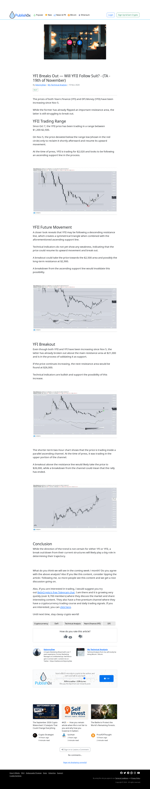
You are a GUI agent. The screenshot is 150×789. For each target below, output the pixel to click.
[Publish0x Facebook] (121, 773)
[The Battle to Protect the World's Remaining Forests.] (104, 711)
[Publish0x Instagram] (135, 773)
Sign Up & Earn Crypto (128, 15)
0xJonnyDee (40, 85)
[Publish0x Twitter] (125, 773)
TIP (107, 678)
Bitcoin (73, 15)
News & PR (61, 15)
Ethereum (85, 15)
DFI (109, 623)
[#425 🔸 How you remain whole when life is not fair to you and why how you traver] (75, 711)
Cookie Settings (15, 776)
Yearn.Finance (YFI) (92, 623)
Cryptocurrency (41, 623)
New (49, 15)
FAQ (22, 773)
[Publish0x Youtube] (138, 773)
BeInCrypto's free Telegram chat (56, 592)
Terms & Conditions (121, 778)
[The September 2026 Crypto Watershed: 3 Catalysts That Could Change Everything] (46, 711)
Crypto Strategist (46, 734)
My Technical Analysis (57, 85)
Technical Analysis (73, 623)
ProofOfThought (104, 734)
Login (110, 15)
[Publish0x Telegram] (128, 773)
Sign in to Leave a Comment (76, 749)
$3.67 (35, 90)
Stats (45, 773)
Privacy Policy (135, 778)
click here (65, 607)
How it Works (15, 773)
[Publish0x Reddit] (132, 773)
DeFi (56, 623)
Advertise (52, 773)
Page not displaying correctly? (75, 762)
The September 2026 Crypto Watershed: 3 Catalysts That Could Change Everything (45, 725)
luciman (71, 734)
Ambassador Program (34, 773)
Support (60, 773)
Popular (39, 15)
